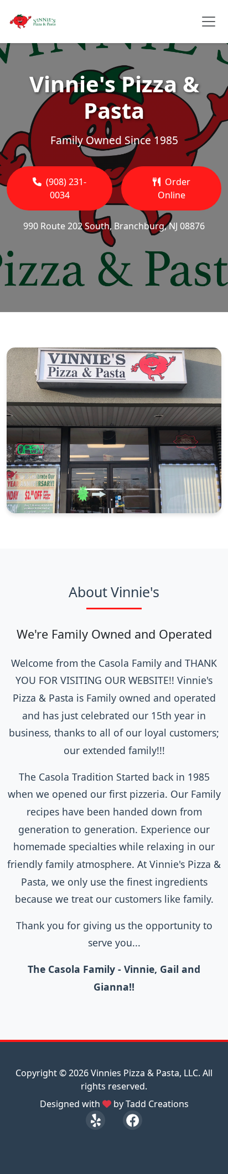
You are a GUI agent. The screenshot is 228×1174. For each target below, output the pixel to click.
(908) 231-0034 (66, 188)
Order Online (174, 188)
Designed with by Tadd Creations (114, 1104)
